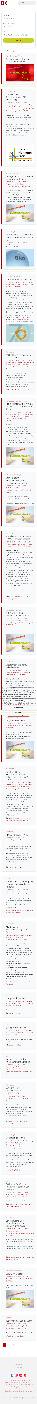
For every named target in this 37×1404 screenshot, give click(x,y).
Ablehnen (18, 712)
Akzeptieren (18, 708)
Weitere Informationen (15, 716)
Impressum (25, 716)
